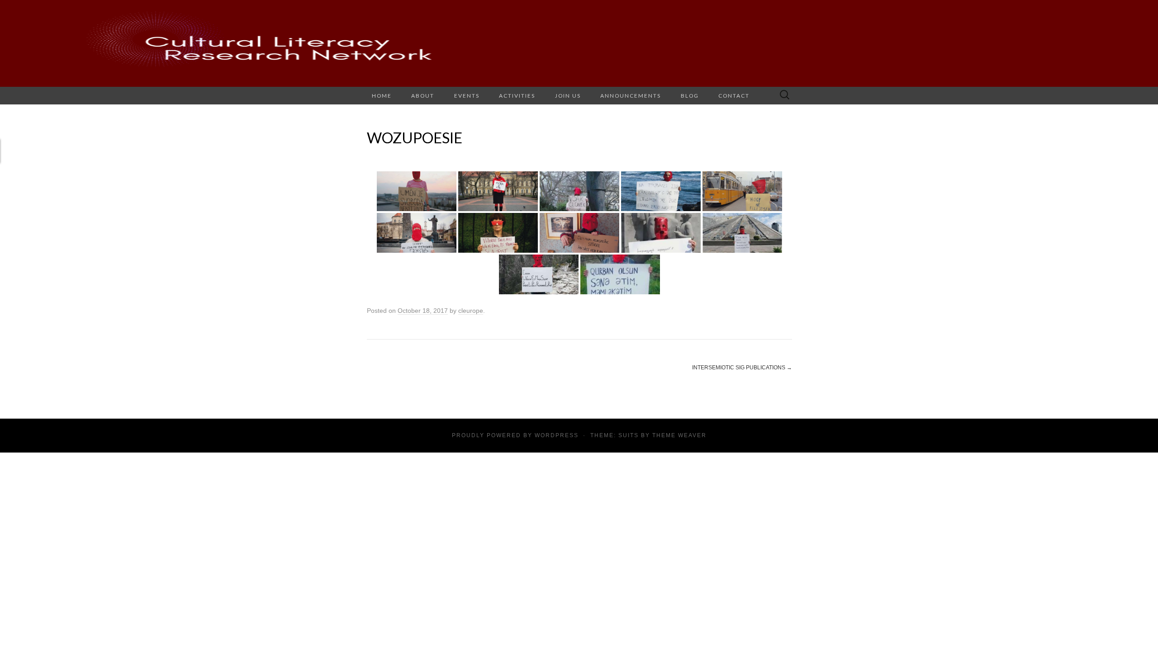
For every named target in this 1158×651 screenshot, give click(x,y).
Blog (690, 95)
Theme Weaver (679, 435)
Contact (734, 95)
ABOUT (422, 95)
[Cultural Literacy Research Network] (579, 43)
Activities (517, 95)
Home (382, 95)
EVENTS (466, 95)
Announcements (630, 95)
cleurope (470, 310)
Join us (568, 95)
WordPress (557, 435)
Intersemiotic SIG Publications (742, 367)
